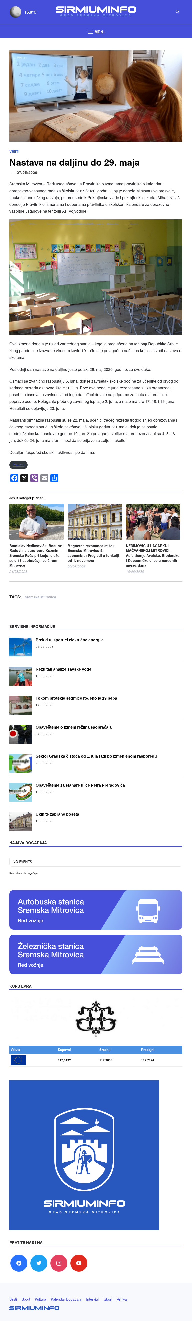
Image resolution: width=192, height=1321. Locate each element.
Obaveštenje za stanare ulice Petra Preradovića (80, 785)
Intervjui (92, 1299)
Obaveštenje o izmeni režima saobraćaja (74, 727)
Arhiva (122, 1299)
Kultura (40, 1299)
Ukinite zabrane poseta (57, 814)
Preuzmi (18, 464)
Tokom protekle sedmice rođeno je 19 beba (76, 698)
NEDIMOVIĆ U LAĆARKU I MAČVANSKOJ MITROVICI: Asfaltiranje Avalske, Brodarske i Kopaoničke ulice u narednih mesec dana (153, 555)
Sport (26, 1299)
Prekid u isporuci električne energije (70, 640)
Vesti (15, 151)
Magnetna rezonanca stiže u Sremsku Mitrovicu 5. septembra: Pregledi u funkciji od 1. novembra (93, 553)
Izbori (108, 1299)
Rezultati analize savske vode (64, 669)
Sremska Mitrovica (40, 596)
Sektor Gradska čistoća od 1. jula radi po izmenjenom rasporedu (96, 756)
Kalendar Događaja (66, 1299)
